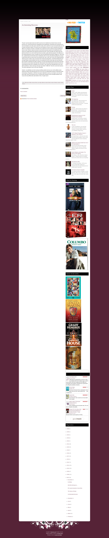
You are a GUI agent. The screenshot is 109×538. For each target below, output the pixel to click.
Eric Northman (72, 53)
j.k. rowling (72, 70)
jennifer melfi (83, 70)
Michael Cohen (72, 413)
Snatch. (73, 91)
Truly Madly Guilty (72, 376)
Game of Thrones (78, 53)
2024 (68, 434)
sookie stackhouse (81, 77)
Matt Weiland (72, 404)
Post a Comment (23, 91)
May (69, 507)
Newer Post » (23, 95)
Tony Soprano (80, 63)
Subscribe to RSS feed (71, 22)
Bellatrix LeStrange (79, 52)
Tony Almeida (74, 63)
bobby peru (68, 65)
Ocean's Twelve (60, 82)
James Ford (81, 56)
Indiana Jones (81, 54)
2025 (68, 431)
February (70, 516)
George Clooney (35, 82)
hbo (80, 69)
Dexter (67, 53)
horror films (84, 69)
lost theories (76, 71)
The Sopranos (82, 61)
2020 (68, 447)
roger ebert (72, 75)
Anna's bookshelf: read (78, 374)
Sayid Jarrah (80, 60)
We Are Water (72, 387)
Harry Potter (76, 54)
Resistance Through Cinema (83, 59)
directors (86, 67)
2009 (68, 471)
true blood (83, 81)
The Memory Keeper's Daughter (78, 169)
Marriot (43, 82)
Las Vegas (40, 82)
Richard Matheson (69, 60)
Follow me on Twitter (80, 22)
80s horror (74, 50)
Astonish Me (71, 395)
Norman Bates (74, 59)
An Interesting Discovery (30, 25)
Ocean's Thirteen (54, 82)
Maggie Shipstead (73, 396)
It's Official (70, 482)
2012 (68, 462)
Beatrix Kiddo (73, 52)
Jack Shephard (74, 56)
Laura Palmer (73, 57)
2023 (68, 437)
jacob (75, 70)
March (69, 513)
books (71, 65)
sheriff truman (73, 77)
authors (80, 64)
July (69, 501)
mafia (81, 71)
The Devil (75, 61)
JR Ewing (87, 54)
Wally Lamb (72, 388)
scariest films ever (78, 75)
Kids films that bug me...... (73, 485)
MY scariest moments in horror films (75, 488)
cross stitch (79, 67)
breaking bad (76, 65)
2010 (68, 468)
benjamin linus (85, 64)
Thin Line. (74, 125)
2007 (68, 477)
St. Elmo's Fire (86, 60)
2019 (68, 450)
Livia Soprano (79, 57)
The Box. (73, 107)
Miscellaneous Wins (76, 161)
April (69, 510)
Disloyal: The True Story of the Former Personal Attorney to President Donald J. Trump (75, 411)
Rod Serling (75, 60)
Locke (83, 57)
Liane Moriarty (72, 378)
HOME (67, 19)
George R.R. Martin (69, 54)
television (69, 80)
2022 (68, 441)
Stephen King (69, 61)
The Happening (75, 99)
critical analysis (73, 67)
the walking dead (72, 81)
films (77, 69)
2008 (68, 474)
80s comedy (69, 50)
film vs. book (73, 69)
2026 (68, 428)
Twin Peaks (86, 63)
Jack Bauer (68, 56)
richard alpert (77, 74)
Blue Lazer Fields (28, 82)
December (70, 479)
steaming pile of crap (74, 78)
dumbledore (68, 69)
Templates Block (60, 533)
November (70, 498)
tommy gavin (78, 81)
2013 (68, 459)
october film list (71, 73)
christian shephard (83, 65)
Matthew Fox (68, 59)
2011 (68, 465)
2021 (68, 444)
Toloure (23, 83)
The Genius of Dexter (72, 491)
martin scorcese (85, 71)
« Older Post (62, 95)
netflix (67, 73)
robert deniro (83, 74)
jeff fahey (78, 70)
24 (66, 50)
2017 (68, 456)
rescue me (71, 74)
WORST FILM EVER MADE (72, 64)
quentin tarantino (83, 73)
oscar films (77, 73)
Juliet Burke (86, 56)
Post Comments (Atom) (32, 98)
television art (75, 80)
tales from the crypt (84, 78)
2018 (68, 453)
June (69, 504)
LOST (67, 57)
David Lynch (86, 52)
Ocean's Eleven (48, 82)
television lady (81, 80)
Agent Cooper (80, 50)
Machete (87, 57)
